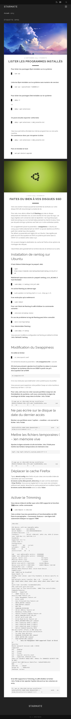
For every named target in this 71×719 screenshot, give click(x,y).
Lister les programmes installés (35, 61)
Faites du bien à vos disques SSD (35, 199)
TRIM (13, 505)
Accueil (6, 13)
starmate (43, 58)
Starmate (10, 6)
